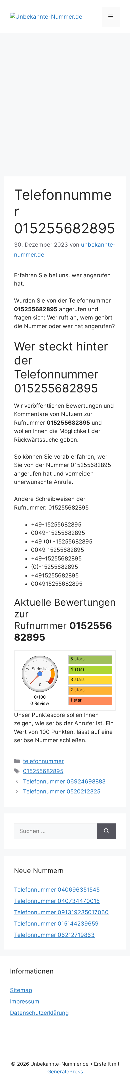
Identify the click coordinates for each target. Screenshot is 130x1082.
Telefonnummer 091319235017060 (61, 912)
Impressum (24, 1001)
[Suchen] (106, 831)
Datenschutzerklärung (39, 1012)
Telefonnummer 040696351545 (57, 889)
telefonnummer (43, 761)
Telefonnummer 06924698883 (64, 781)
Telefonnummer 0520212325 (61, 791)
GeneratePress (65, 1071)
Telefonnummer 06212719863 (54, 935)
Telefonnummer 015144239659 (56, 923)
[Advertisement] (65, 101)
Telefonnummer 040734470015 (57, 901)
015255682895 (43, 771)
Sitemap (21, 990)
